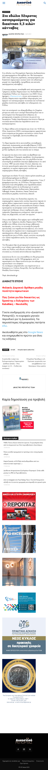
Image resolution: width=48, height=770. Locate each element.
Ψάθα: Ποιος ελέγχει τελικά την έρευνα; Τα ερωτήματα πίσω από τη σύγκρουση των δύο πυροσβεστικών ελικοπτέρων (23, 444)
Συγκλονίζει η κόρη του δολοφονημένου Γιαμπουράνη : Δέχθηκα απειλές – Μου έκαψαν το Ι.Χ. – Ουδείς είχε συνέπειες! (13, 363)
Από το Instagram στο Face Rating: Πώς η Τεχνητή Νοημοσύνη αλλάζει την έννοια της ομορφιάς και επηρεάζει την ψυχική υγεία (25, 481)
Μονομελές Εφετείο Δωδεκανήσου (26, 349)
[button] (3, 3)
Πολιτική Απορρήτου (28, 761)
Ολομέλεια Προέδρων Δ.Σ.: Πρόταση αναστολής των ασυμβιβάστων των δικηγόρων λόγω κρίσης (36, 362)
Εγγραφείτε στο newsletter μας (11, 761)
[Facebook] (18, 749)
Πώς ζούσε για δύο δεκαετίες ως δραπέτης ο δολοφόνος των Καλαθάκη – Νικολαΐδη (21, 301)
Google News (35, 332)
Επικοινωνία (40, 761)
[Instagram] (24, 749)
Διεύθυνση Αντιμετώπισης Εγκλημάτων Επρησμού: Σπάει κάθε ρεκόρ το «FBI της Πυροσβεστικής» (24, 472)
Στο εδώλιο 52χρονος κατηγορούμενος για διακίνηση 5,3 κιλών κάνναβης (19, 22)
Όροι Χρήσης (24, 763)
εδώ (4, 325)
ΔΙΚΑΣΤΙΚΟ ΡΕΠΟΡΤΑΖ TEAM (16, 34)
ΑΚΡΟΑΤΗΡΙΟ (6, 11)
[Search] (45, 3)
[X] (30, 749)
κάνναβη (13, 349)
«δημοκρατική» (16, 96)
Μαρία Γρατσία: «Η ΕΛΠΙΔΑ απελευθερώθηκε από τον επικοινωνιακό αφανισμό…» (21, 462)
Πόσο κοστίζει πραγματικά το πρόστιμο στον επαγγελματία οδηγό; (23, 453)
